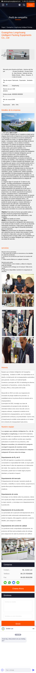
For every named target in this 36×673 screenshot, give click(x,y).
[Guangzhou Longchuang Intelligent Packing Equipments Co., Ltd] (9, 5)
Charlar (30, 5)
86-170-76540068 (29, 1)
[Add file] (2, 670)
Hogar (3, 27)
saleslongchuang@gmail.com (11, 1)
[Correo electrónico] (13, 582)
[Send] (33, 670)
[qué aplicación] (9, 583)
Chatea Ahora (18, 589)
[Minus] (33, 629)
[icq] (18, 582)
